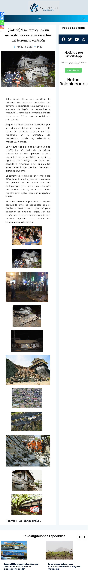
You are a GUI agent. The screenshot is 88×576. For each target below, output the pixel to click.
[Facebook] (2, 14)
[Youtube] (76, 39)
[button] (39, 18)
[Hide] (1, 31)
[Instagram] (2, 27)
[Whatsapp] (2, 22)
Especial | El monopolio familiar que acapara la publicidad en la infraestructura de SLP (21, 566)
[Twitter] (2, 18)
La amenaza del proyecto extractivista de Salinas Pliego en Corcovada (64, 566)
